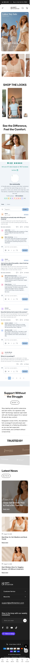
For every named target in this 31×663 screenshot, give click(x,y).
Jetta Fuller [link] (7, 230)
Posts (2, 204)
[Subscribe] (25, 620)
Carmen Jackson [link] (9, 323)
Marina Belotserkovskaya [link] (11, 275)
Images (8, 204)
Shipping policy (22, 657)
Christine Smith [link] (8, 330)
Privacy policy (7, 657)
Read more (6, 509)
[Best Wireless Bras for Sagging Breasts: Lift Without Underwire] (15, 554)
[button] (15, 249)
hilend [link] (6, 259)
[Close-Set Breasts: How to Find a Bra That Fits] (15, 497)
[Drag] (15, 147)
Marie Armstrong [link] (9, 237)
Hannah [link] (7, 308)
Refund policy (15, 657)
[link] (13, 603)
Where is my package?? (8, 356)
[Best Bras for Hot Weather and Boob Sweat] (15, 524)
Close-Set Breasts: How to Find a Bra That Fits (14, 504)
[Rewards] (26, 646)
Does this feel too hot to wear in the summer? (14, 312)
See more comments (6, 227)
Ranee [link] (6, 213)
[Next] (23, 378)
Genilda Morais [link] (8, 352)
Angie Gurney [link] (8, 284)
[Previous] (5, 378)
